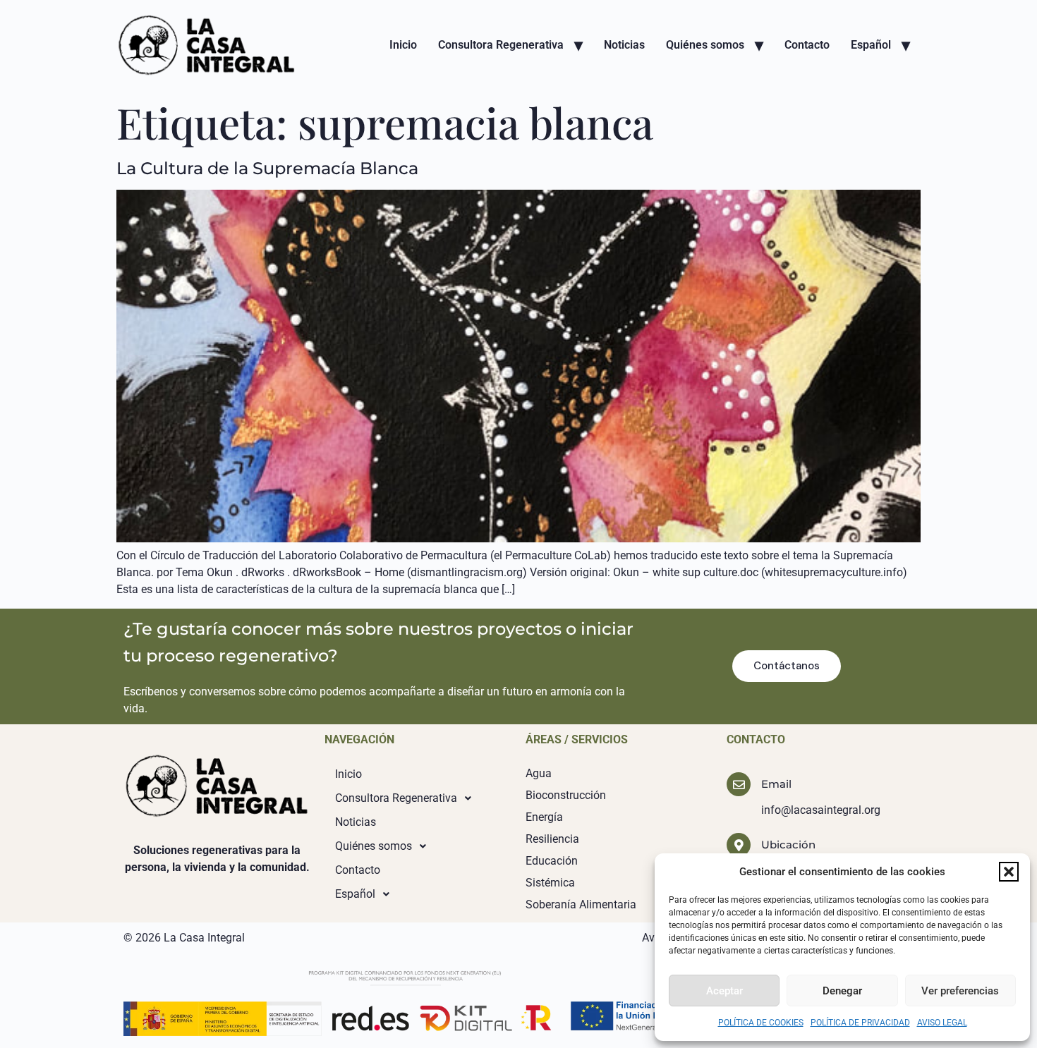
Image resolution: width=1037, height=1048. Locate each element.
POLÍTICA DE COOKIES (760, 1023)
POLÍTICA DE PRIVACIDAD (860, 1023)
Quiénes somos (705, 44)
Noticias (624, 44)
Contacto (807, 44)
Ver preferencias (960, 991)
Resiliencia (552, 839)
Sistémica (550, 882)
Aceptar (724, 991)
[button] (1009, 872)
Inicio (403, 44)
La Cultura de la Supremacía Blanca (267, 168)
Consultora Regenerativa (501, 44)
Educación (552, 860)
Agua (539, 773)
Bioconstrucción (566, 795)
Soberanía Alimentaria (581, 904)
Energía (544, 817)
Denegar (842, 991)
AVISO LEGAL (942, 1023)
